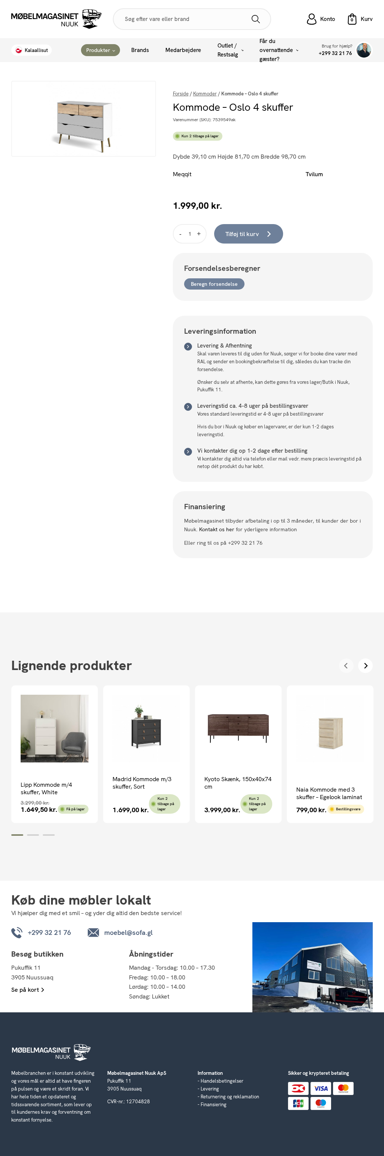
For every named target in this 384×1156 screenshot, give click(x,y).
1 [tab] (17, 835)
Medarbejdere (183, 50)
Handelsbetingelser (222, 1081)
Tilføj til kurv (242, 234)
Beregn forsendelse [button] (214, 284)
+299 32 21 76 (335, 53)
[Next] (365, 665)
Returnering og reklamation (230, 1097)
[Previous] (346, 665)
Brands (140, 50)
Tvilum (314, 174)
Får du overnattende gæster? (276, 50)
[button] (359, 19)
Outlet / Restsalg (228, 50)
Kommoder (205, 94)
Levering (210, 1089)
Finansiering (213, 1104)
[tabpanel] (54, 754)
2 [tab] (33, 835)
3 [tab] (49, 835)
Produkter (98, 50)
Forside (181, 94)
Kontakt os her (216, 529)
